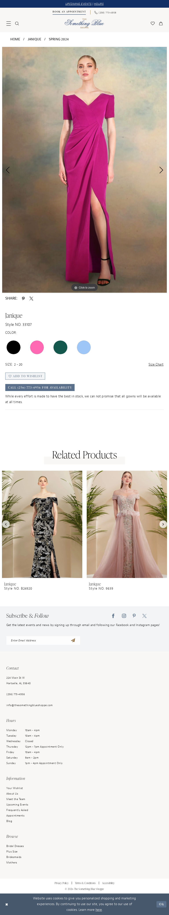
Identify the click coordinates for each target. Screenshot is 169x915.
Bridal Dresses (15, 846)
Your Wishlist (14, 788)
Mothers (11, 862)
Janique (34, 39)
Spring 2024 (59, 39)
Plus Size (12, 851)
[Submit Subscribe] (73, 640)
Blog (9, 821)
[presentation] (42, 524)
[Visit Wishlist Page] (153, 23)
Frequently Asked (17, 810)
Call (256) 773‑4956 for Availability (40, 387)
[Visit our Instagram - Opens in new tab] (124, 615)
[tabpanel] (84, 170)
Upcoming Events (17, 804)
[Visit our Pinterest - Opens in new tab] (134, 615)
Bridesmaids (14, 857)
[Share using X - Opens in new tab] (31, 298)
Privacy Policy (61, 883)
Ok (161, 904)
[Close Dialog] (7, 904)
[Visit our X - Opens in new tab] (144, 615)
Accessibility (108, 883)
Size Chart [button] (156, 364)
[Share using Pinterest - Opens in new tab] (23, 298)
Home (15, 39)
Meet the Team (15, 799)
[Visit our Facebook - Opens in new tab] (113, 615)
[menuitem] (69, 12)
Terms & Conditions (85, 883)
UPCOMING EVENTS (78, 4)
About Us (12, 793)
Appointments (15, 815)
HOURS (99, 4)
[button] (8, 23)
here (99, 910)
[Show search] (17, 23)
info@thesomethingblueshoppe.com (29, 705)
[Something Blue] (84, 23)
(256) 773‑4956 (15, 694)
